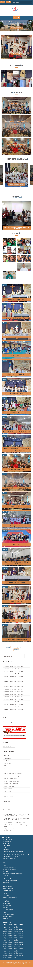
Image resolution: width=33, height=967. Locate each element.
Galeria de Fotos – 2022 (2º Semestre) (13, 681)
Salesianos (6, 849)
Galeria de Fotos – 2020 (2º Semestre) (13, 691)
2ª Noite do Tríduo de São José (16, 639)
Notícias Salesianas (9, 911)
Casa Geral (6, 771)
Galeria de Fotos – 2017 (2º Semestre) (13, 707)
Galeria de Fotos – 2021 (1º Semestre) (13, 689)
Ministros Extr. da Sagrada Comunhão (13, 873)
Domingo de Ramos (16, 526)
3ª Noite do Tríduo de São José (16, 620)
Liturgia (6, 871)
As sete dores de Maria (16, 469)
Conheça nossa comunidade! (16, 27)
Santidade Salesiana (9, 914)
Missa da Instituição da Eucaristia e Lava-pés (16, 449)
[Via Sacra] (16, 538)
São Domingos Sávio (9, 890)
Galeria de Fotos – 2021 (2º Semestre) (13, 686)
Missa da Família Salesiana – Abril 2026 (16, 318)
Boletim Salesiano (8, 788)
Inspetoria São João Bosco (10, 778)
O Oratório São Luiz (8, 839)
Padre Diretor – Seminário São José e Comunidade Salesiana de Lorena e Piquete (16, 855)
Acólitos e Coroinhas (9, 864)
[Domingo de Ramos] (16, 519)
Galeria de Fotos (7, 922)
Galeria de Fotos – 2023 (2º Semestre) (13, 676)
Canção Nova (7, 801)
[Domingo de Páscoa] (16, 387)
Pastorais (5, 862)
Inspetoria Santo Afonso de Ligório (12, 776)
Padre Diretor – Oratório (10, 853)
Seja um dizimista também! (11, 847)
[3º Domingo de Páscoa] (16, 330)
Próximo (16, 649)
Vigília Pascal (16, 412)
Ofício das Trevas (16, 507)
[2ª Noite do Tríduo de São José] (16, 633)
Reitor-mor (7, 913)
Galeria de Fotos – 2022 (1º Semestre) (13, 684)
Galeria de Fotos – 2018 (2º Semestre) (13, 702)
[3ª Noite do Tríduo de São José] (16, 614)
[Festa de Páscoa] (16, 349)
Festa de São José (16, 601)
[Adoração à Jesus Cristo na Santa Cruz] (16, 425)
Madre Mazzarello (8, 888)
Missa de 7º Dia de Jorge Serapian (17, 822)
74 (26, 647)
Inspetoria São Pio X (9, 786)
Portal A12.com (7, 799)
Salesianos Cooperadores (10, 880)
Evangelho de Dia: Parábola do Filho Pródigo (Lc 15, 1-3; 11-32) (16, 819)
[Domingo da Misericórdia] (16, 368)
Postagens (6, 900)
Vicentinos (6, 882)
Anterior (8, 647)
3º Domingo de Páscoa (16, 337)
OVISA (5, 877)
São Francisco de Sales (10, 892)
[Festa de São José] (16, 595)
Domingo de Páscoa (16, 394)
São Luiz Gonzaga (8, 894)
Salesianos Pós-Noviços (10, 858)
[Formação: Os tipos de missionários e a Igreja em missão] (16, 215)
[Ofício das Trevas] (16, 500)
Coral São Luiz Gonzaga (10, 869)
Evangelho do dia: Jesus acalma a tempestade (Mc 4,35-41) (16, 814)
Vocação (6, 918)
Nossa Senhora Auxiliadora (10, 897)
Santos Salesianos (7, 886)
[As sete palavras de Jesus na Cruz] (16, 481)
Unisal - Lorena (7, 791)
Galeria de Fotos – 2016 (10, 712)
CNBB (5, 766)
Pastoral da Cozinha (9, 879)
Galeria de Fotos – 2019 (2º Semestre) (13, 696)
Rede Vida (6, 804)
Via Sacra (16, 545)
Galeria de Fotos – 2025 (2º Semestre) (13, 666)
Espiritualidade (7, 905)
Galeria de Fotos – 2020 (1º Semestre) (13, 694)
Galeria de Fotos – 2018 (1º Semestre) (13, 704)
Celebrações (7, 843)
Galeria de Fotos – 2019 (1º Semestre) (13, 699)
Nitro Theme (11, 962)
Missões (6, 907)
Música (6, 875)
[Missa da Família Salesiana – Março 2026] (16, 557)
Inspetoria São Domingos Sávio (11, 781)
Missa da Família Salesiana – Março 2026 (16, 563)
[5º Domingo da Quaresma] (16, 576)
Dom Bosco (7, 895)
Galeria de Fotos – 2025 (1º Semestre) (13, 668)
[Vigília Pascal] (16, 406)
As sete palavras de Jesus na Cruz (16, 488)
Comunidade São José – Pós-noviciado (13, 851)
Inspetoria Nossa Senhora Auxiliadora (13, 773)
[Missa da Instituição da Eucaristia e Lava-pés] (16, 444)
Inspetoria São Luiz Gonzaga (11, 783)
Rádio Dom (6, 755)
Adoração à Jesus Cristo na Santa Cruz (16, 431)
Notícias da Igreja (8, 909)
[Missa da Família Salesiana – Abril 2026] (16, 311)
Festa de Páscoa (16, 356)
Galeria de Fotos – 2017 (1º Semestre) (13, 709)
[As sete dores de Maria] (16, 463)
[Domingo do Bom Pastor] (16, 293)
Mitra (5, 768)
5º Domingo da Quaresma (16, 582)
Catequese (6, 866)
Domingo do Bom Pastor (16, 299)
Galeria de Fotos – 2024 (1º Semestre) (13, 674)
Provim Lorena (7, 758)
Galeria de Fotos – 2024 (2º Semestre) (13, 671)
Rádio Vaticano (7, 763)
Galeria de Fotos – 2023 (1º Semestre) (13, 679)
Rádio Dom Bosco (8, 796)
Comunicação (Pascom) (10, 867)
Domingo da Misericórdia (16, 375)
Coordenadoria (8, 845)
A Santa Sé (6, 760)
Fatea (5, 794)
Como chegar (7, 841)
